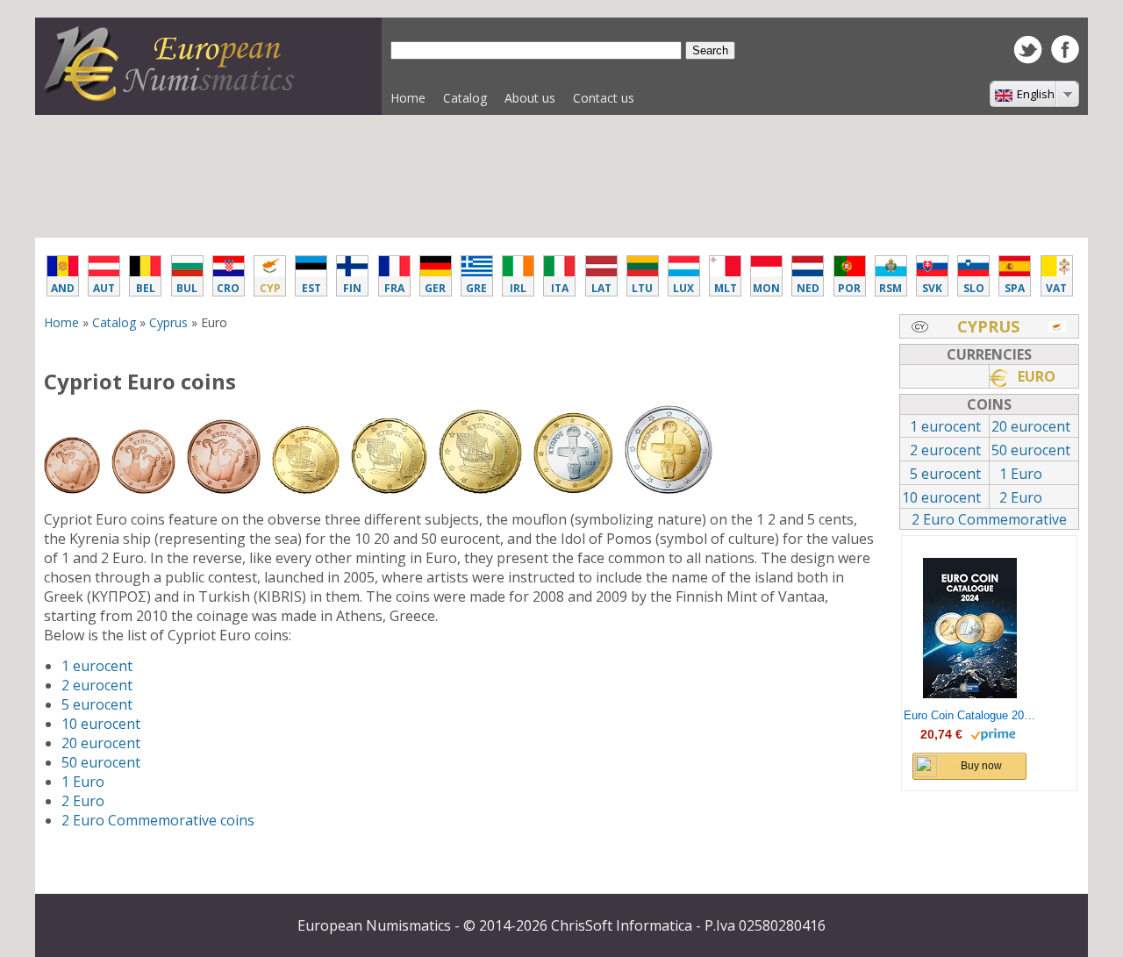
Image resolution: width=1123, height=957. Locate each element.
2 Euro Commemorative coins (157, 820)
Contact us (603, 97)
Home (408, 97)
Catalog (460, 102)
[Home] (175, 95)
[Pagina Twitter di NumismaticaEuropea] (1027, 58)
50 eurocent (100, 762)
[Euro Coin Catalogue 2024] (970, 628)
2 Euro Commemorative (989, 519)
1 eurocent (96, 665)
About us (529, 97)
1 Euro (82, 781)
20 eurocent (100, 743)
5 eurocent (96, 704)
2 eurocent (96, 685)
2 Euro (82, 801)
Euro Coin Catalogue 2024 (969, 715)
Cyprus (168, 322)
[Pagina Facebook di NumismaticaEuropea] (1065, 58)
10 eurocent (100, 723)
